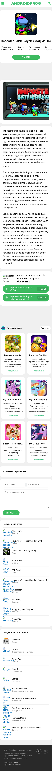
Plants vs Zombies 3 (39, 355)
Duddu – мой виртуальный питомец (21, 444)
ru (39, 751)
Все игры (45, 328)
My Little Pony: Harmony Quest (18, 399)
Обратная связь (11, 762)
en (45, 751)
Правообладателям (12, 764)
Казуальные (13, 371)
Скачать (26, 57)
